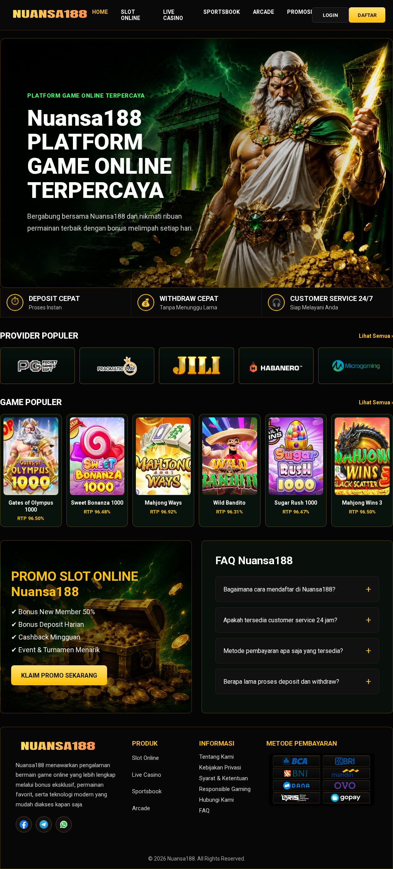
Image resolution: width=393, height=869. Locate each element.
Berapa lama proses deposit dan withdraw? (281, 681)
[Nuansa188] (50, 15)
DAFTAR (367, 15)
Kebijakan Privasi (220, 767)
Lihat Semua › (376, 336)
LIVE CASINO (173, 15)
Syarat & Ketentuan (223, 778)
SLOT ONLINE (130, 15)
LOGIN (330, 15)
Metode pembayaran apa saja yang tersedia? (283, 651)
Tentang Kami (216, 756)
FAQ (204, 810)
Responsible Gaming (225, 789)
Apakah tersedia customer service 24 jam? (280, 620)
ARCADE (263, 12)
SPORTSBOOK (221, 12)
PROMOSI (299, 12)
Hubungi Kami (216, 799)
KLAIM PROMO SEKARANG (59, 675)
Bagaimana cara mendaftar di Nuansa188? (279, 589)
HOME (100, 12)
